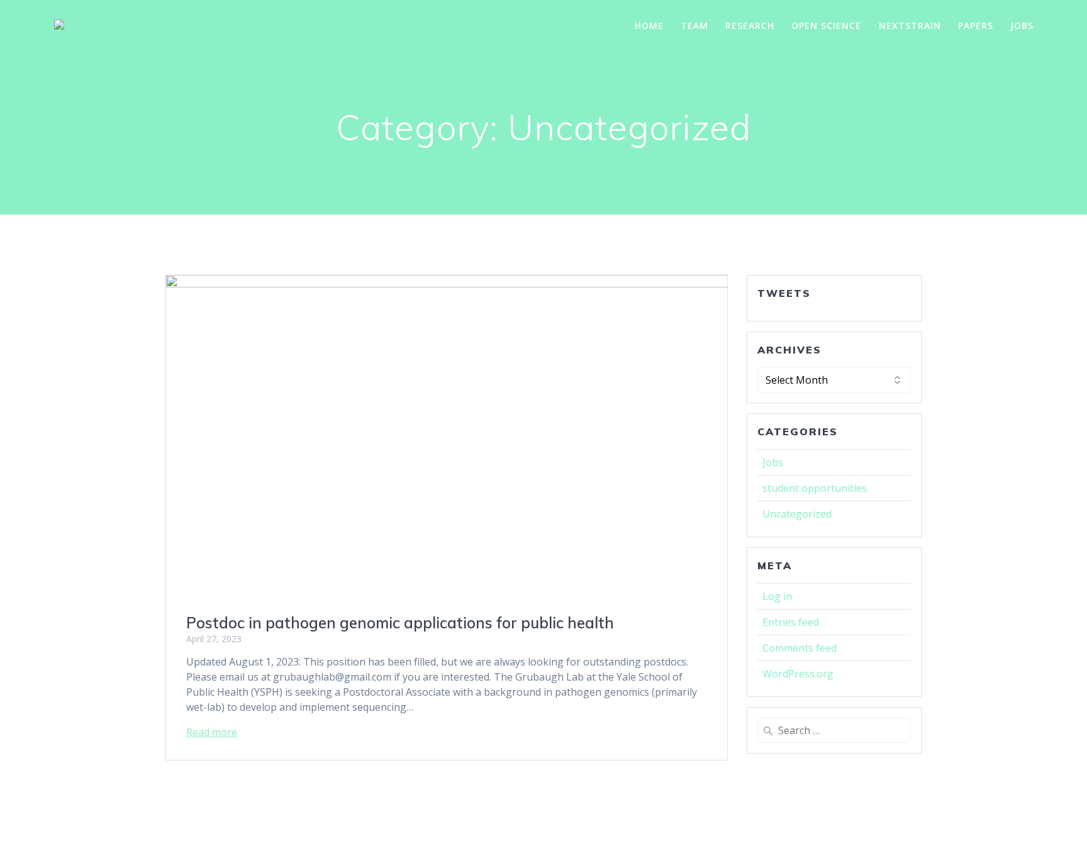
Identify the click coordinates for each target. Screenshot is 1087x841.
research (749, 25)
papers (975, 25)
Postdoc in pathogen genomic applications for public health (400, 622)
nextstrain (910, 25)
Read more (211, 732)
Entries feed (790, 622)
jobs (1022, 25)
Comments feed (799, 648)
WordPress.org (797, 674)
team (694, 25)
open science (826, 25)
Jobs (772, 462)
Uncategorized (797, 514)
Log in (777, 596)
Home (649, 25)
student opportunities (814, 488)
